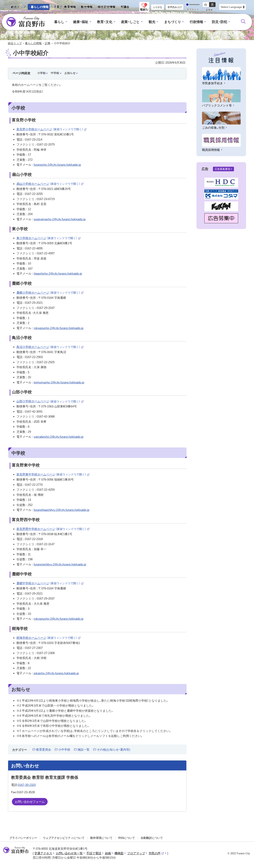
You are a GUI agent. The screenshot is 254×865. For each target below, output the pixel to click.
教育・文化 (104, 22)
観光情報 (85, 7)
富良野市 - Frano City (25, 22)
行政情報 (196, 22)
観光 (152, 22)
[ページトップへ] (245, 857)
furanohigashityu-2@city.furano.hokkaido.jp (61, 510)
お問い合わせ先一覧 (69, 853)
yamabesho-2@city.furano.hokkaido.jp (58, 436)
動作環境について (101, 837)
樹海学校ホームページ (48, 637)
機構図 (118, 853)
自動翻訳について (152, 837)
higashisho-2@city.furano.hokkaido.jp (58, 273)
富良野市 (16, 850)
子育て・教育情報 (65, 7)
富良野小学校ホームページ (51, 129)
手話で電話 (93, 853)
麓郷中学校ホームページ (50, 583)
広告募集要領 (222, 169)
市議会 (124, 7)
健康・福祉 (80, 22)
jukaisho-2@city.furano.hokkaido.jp (56, 673)
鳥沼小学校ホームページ (50, 347)
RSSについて (126, 837)
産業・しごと (130, 22)
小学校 (41, 73)
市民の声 (156, 853)
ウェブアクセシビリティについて (64, 837)
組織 (108, 853)
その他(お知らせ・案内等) (113, 749)
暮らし (59, 22)
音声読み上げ (174, 7)
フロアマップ (136, 853)
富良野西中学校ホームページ (53, 529)
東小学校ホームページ (48, 238)
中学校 (55, 73)
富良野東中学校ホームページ (53, 474)
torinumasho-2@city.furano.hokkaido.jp (59, 382)
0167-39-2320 (27, 784)
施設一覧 (83, 749)
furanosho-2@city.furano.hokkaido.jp (57, 164)
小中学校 (64, 749)
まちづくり (172, 22)
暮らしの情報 (40, 7)
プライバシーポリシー (23, 837)
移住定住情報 (105, 7)
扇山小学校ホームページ (50, 183)
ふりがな (157, 7)
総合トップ (18, 7)
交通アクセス (43, 853)
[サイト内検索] (243, 21)
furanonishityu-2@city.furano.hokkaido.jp (60, 564)
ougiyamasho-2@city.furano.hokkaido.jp (60, 219)
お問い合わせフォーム (30, 801)
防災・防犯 (219, 22)
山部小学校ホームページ (50, 401)
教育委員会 (43, 749)
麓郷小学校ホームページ (50, 292)
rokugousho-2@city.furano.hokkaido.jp (58, 328)
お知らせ (70, 73)
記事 (47, 43)
